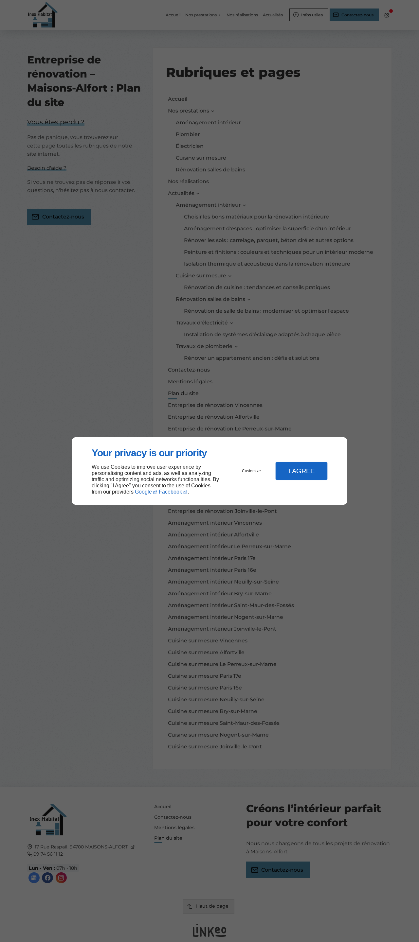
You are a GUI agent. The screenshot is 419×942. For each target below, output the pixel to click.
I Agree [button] (301, 471)
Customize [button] (251, 471)
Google (143, 492)
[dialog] (209, 471)
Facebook (170, 492)
